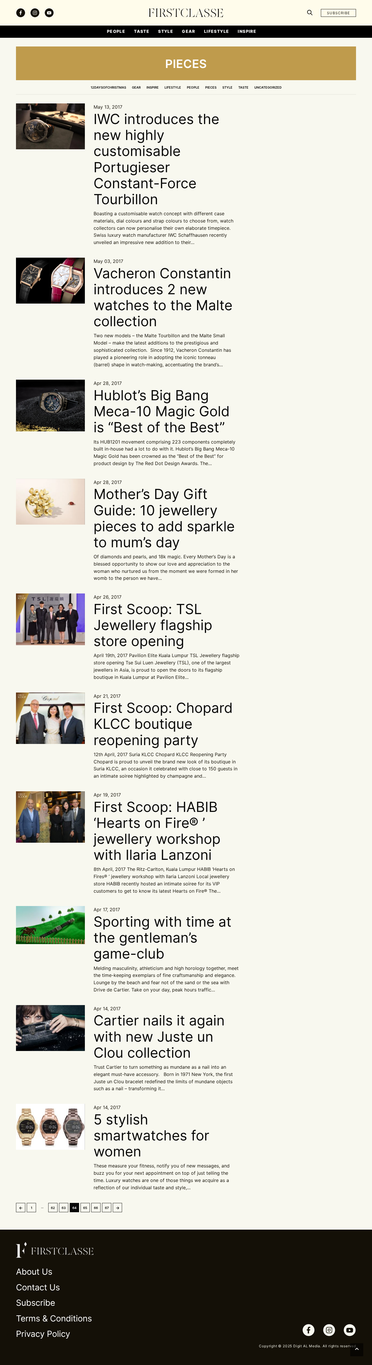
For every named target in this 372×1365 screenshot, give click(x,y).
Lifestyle (216, 31)
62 (53, 1208)
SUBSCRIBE (338, 13)
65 (85, 1208)
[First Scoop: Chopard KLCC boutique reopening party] (50, 718)
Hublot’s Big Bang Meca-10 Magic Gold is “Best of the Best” (162, 411)
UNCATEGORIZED (268, 87)
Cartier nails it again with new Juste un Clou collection (159, 1036)
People (116, 31)
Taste (141, 31)
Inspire (247, 31)
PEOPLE (193, 87)
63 (64, 1208)
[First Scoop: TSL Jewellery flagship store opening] (50, 619)
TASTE (243, 87)
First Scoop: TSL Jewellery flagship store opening (153, 625)
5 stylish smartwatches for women (152, 1135)
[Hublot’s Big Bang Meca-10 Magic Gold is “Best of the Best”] (50, 405)
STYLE (227, 87)
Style (165, 31)
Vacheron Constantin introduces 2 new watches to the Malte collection (163, 297)
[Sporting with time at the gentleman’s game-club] (50, 925)
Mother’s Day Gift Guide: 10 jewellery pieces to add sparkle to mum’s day (164, 518)
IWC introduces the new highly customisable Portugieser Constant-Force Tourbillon (156, 159)
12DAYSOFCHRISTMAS (108, 87)
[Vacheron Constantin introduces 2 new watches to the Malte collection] (50, 281)
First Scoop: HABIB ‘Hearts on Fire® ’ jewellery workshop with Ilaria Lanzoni (157, 831)
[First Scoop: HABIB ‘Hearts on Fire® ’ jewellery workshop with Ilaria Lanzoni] (50, 817)
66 (96, 1208)
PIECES (211, 87)
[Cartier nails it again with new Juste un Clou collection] (50, 1028)
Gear (188, 31)
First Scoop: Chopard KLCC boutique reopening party (163, 723)
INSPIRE (152, 87)
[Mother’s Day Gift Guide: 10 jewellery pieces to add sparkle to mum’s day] (50, 502)
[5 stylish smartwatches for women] (50, 1127)
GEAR (136, 87)
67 (107, 1208)
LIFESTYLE (172, 87)
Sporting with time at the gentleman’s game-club (162, 937)
